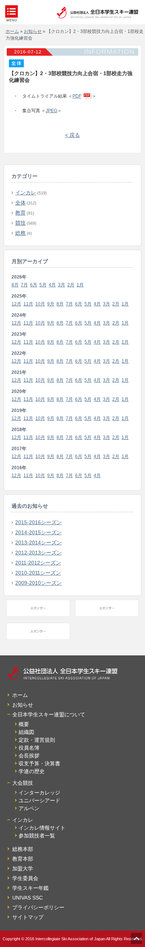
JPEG (51, 110)
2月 (70, 285)
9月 (50, 304)
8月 (15, 285)
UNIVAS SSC (27, 898)
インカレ (25, 193)
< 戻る (72, 135)
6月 (33, 285)
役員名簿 (29, 748)
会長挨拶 (29, 756)
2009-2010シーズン (38, 583)
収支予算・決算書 (39, 763)
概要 (24, 724)
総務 (20, 233)
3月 (61, 285)
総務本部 (22, 849)
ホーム (20, 695)
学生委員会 (25, 878)
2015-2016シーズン (38, 522)
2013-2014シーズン (38, 542)
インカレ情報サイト (42, 828)
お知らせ (22, 705)
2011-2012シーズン (38, 563)
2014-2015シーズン (38, 532)
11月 (28, 304)
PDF (76, 96)
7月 (24, 285)
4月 (52, 285)
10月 (40, 304)
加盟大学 (22, 868)
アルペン (29, 808)
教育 (20, 213)
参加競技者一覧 (37, 836)
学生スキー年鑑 (30, 888)
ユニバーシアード (39, 800)
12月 (16, 304)
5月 (42, 285)
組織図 (26, 732)
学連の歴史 (32, 771)
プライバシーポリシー (38, 907)
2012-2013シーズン (38, 553)
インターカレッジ (39, 793)
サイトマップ (28, 917)
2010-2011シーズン (38, 573)
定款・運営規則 (37, 740)
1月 (80, 285)
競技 (20, 223)
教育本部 (22, 859)
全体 (20, 203)
